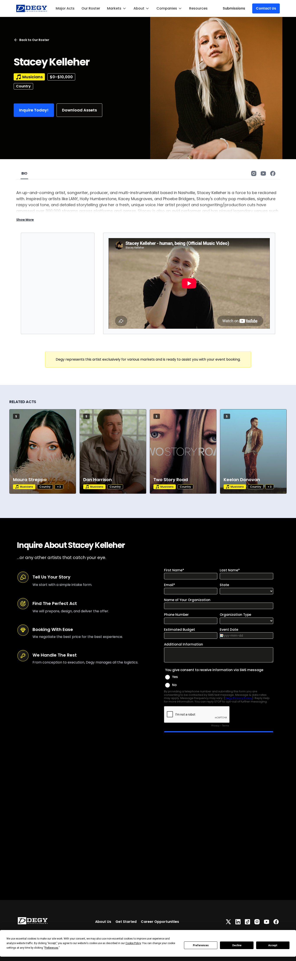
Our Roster (90, 8)
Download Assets (79, 110)
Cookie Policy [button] (133, 943)
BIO (24, 173)
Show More (25, 219)
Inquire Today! (34, 110)
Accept (272, 945)
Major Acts (65, 8)
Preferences (201, 945)
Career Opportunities (160, 921)
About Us (103, 921)
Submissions (234, 8)
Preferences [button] (51, 947)
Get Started (126, 921)
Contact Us (266, 8)
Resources (198, 8)
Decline (236, 945)
